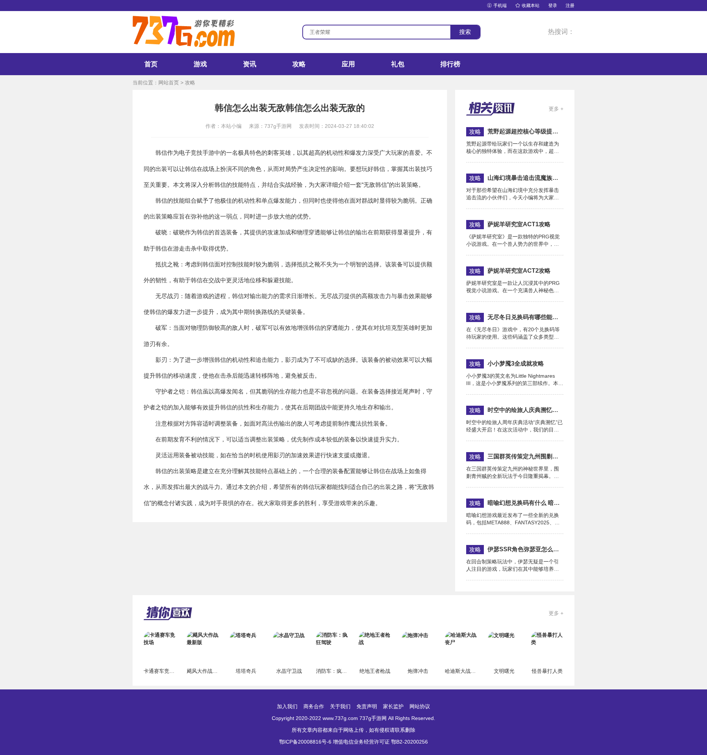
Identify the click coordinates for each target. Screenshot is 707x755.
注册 (570, 5)
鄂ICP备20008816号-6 (305, 742)
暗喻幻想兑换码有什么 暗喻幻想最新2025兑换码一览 (525, 503)
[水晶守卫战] (289, 635)
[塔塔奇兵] (243, 635)
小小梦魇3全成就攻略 (516, 363)
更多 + (556, 109)
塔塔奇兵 (246, 671)
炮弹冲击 (418, 671)
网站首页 (168, 82)
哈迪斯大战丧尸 (463, 671)
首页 (151, 64)
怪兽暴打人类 (547, 671)
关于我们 (340, 706)
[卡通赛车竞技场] (160, 638)
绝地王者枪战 (374, 671)
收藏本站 (527, 5)
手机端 (497, 5)
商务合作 (313, 706)
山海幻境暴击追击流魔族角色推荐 (525, 178)
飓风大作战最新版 (207, 671)
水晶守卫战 (289, 671)
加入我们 (287, 706)
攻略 (299, 64)
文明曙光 (504, 671)
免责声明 (366, 706)
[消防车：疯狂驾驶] (332, 638)
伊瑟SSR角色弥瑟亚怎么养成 (525, 549)
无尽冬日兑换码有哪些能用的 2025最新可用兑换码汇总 (525, 317)
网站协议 (419, 706)
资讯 (249, 64)
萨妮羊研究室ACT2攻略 (519, 271)
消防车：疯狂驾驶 (336, 671)
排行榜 (450, 64)
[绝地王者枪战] (375, 638)
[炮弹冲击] (415, 635)
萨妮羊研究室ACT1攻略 (519, 224)
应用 (348, 64)
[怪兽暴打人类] (547, 638)
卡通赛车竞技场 (162, 671)
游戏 (200, 64)
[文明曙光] (501, 635)
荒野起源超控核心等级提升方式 (525, 131)
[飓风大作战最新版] (203, 638)
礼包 (397, 64)
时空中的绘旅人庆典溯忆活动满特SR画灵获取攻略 (525, 410)
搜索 (465, 32)
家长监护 (393, 706)
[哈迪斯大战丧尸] (461, 638)
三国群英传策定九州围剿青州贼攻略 (525, 456)
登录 (552, 5)
